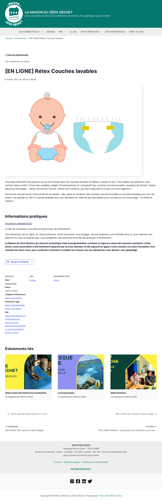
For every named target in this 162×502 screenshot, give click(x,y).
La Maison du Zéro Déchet (49, 12)
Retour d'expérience (13, 298)
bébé (7, 305)
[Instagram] (72, 481)
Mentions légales (72, 462)
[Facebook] (78, 481)
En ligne (32, 280)
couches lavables (17, 305)
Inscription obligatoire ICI (18, 223)
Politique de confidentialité (95, 462)
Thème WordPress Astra (110, 495)
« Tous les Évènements (16, 55)
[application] (41, 31)
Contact (58, 462)
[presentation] (28, 372)
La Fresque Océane (66, 393)
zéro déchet (16, 309)
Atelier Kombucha (118, 393)
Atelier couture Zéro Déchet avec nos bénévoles (25, 393)
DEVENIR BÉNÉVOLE (81, 469)
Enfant (7, 309)
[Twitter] (90, 481)
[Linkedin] (84, 481)
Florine (56, 280)
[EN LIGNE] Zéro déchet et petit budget (135, 414)
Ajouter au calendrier (20, 262)
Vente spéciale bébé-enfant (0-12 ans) (28, 414)
